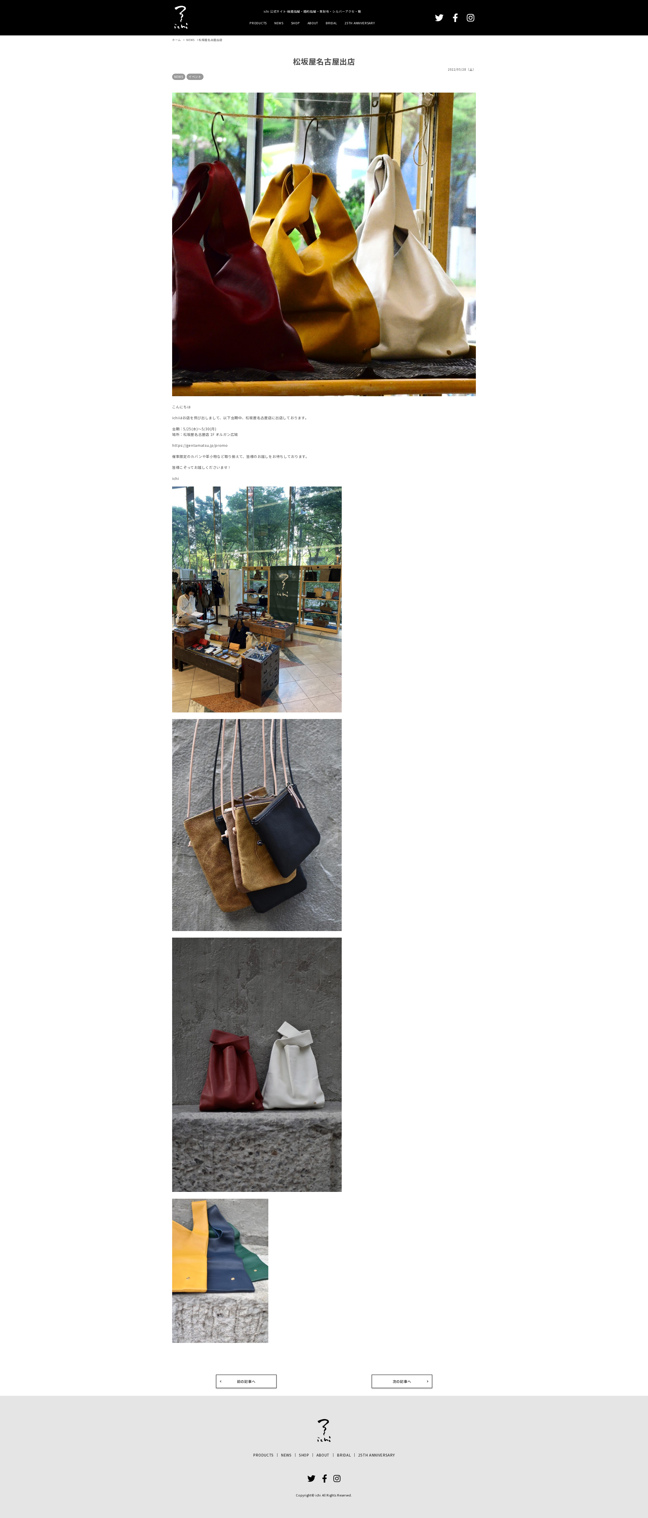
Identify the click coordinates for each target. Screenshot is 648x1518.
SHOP (295, 23)
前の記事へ (246, 1381)
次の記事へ (402, 1381)
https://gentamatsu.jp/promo (200, 445)
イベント (195, 76)
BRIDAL (331, 23)
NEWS (279, 23)
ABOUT (313, 23)
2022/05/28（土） (462, 69)
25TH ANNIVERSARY (360, 23)
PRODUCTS (258, 23)
